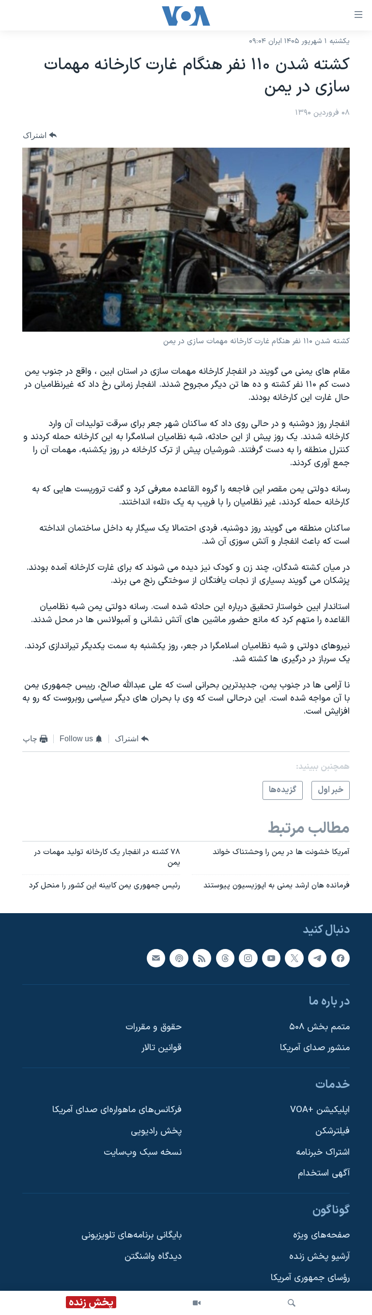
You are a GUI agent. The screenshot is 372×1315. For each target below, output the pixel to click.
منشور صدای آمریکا (315, 1048)
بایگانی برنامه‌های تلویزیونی (131, 1235)
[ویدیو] (196, 1303)
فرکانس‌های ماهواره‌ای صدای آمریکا (117, 1110)
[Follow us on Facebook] (340, 958)
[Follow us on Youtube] (271, 958)
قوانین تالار (161, 1048)
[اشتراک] (156, 958)
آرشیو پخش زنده (319, 1256)
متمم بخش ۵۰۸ (319, 1027)
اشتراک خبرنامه (323, 1152)
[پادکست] (179, 958)
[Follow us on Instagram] (248, 958)
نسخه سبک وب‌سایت (143, 1152)
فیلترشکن (332, 1131)
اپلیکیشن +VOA (320, 1110)
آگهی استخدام (324, 1173)
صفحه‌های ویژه (321, 1235)
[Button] (40, 135)
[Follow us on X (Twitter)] (294, 958)
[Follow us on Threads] (225, 958)
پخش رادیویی (156, 1131)
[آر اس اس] (202, 958)
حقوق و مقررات (153, 1027)
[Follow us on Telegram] (317, 958)
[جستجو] (291, 1303)
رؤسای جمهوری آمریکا (310, 1277)
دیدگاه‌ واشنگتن (153, 1256)
